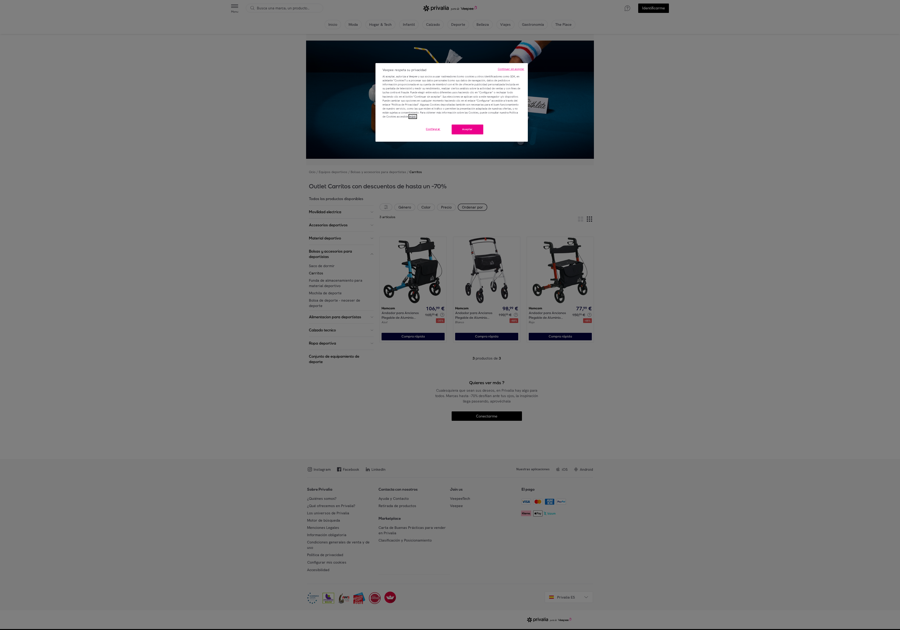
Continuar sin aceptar (511, 69)
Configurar (433, 129)
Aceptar (467, 129)
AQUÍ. (412, 116)
